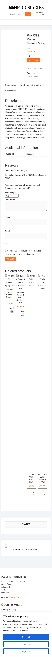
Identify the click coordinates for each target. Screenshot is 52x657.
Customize (26, 644)
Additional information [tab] (30, 85)
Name (8, 217)
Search (28, 14)
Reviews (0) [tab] (10, 90)
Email (8, 231)
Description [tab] (10, 85)
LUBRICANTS (33, 76)
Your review (11, 199)
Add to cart (33, 60)
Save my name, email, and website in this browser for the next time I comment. (23, 252)
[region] (26, 634)
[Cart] (6, 546)
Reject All (26, 651)
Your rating (10, 192)
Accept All (26, 637)
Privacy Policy (15, 597)
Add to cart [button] (12, 310)
